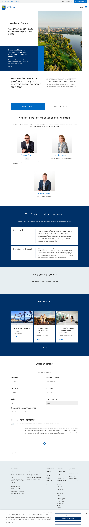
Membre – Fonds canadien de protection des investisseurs (61, 500)
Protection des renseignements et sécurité (61, 480)
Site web (48, 485)
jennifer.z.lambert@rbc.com (34, 477)
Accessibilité (60, 489)
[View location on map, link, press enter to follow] (44, 445)
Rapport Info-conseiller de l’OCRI (60, 493)
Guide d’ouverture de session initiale (73, 477)
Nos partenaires (61, 106)
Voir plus (44, 347)
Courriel (14, 389)
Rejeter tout (68, 515)
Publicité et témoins (60, 506)
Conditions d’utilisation (60, 485)
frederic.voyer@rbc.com (17, 479)
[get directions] (44, 443)
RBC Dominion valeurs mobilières (10, 1)
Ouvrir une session (73, 473)
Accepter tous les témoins (68, 518)
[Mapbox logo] (15, 453)
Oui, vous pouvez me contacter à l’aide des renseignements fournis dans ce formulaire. (38, 423)
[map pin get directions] (44, 443)
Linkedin (13, 482)
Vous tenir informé (73, 481)
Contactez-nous (44, 286)
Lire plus (15, 337)
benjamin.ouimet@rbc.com (17, 491)
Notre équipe (28, 106)
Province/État (51, 400)
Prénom (14, 378)
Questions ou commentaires (23, 408)
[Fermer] (86, 513)
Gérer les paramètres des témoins (68, 523)
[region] (44, 445)
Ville (13, 400)
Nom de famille (52, 378)
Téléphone (50, 389)
